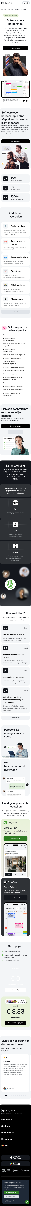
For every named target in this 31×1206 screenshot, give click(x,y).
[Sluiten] (27, 1182)
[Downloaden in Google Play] (15, 1163)
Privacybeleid (23, 1200)
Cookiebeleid (16, 1200)
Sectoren (10, 9)
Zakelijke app (14, 898)
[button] (6, 1095)
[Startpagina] (6, 3)
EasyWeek (4, 9)
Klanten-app (14, 838)
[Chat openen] (27, 1202)
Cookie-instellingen (8, 1200)
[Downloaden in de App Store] (15, 1157)
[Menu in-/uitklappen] (26, 3)
